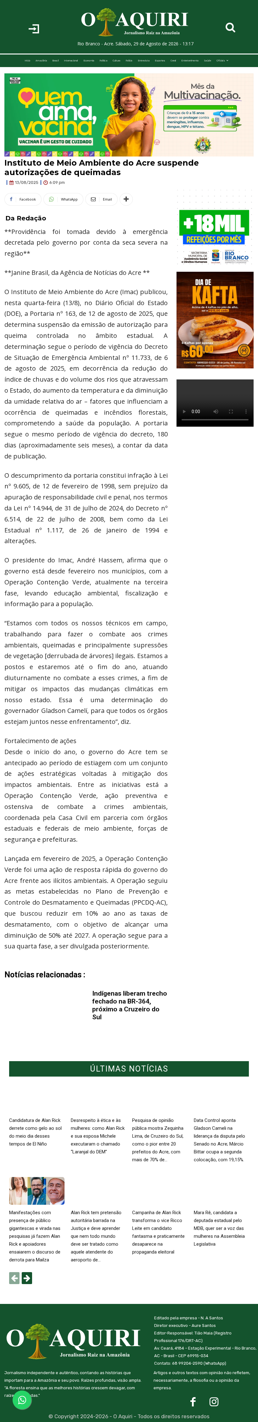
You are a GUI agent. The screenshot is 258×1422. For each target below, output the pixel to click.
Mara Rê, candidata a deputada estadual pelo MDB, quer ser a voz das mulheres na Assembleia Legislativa (219, 1228)
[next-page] (27, 1278)
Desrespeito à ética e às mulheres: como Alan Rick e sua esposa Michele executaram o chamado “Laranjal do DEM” (98, 1136)
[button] (230, 27)
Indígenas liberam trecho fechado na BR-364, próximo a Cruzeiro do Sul (129, 1005)
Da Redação (25, 218)
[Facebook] (193, 1402)
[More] (126, 199)
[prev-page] (14, 1278)
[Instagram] (214, 1402)
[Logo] (135, 22)
